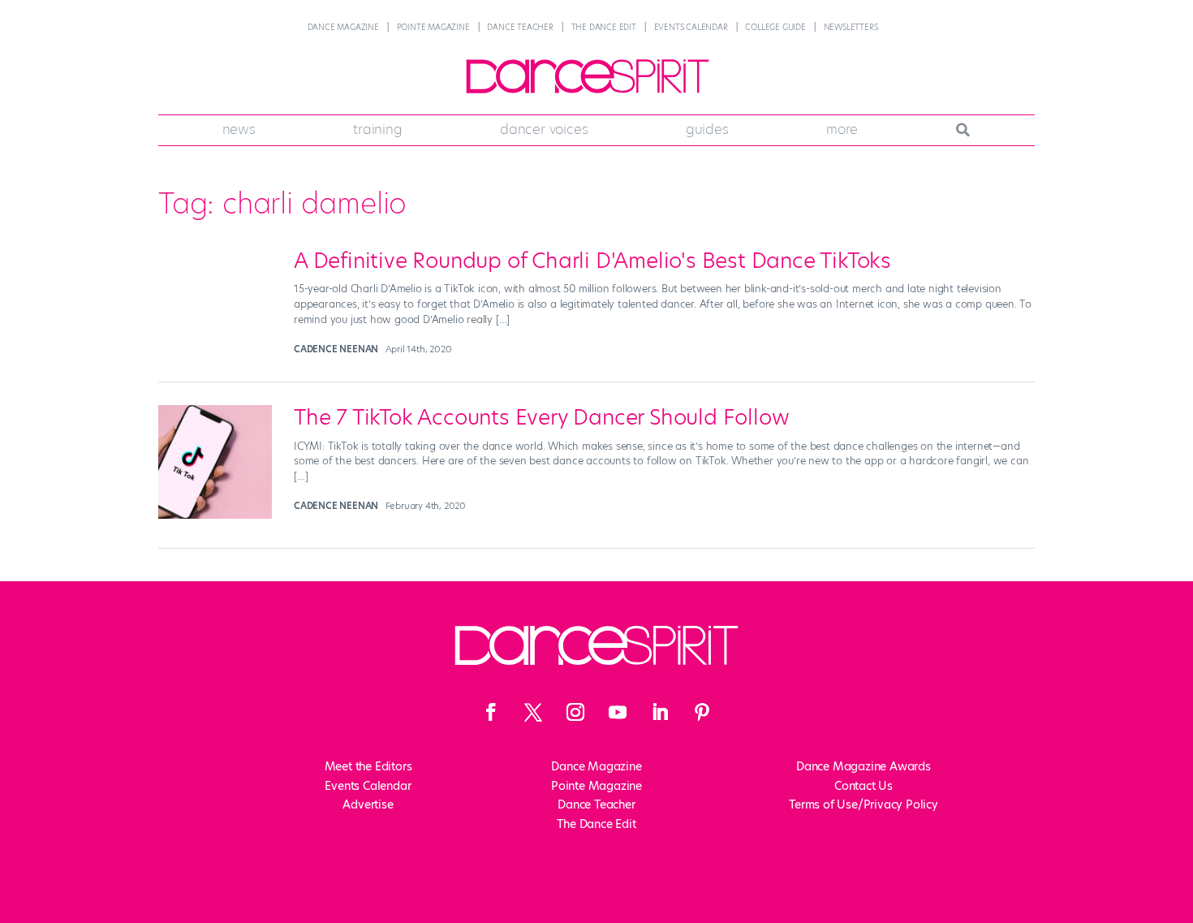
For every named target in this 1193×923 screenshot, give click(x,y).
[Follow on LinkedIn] (660, 712)
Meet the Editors (368, 766)
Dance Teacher (520, 27)
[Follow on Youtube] (617, 712)
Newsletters (851, 27)
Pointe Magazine (433, 27)
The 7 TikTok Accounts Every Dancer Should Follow (541, 417)
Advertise (367, 804)
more (842, 129)
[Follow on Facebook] (491, 712)
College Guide (775, 27)
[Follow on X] (533, 712)
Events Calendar (691, 27)
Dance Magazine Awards (863, 766)
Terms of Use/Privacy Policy (863, 804)
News (239, 129)
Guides (707, 129)
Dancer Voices (544, 129)
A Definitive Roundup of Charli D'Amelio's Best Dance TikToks (592, 260)
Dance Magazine (343, 27)
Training (377, 129)
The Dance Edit (603, 27)
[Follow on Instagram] (575, 712)
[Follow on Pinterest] (702, 712)
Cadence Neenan (336, 349)
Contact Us (863, 786)
